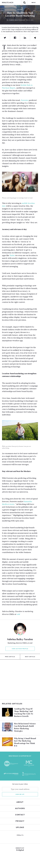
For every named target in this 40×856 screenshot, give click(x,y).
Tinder (12, 255)
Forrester (24, 100)
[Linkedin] (25, 38)
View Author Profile (20, 648)
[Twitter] (5, 38)
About (20, 802)
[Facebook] (15, 38)
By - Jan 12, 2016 (20, 20)
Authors (20, 808)
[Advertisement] (20, 679)
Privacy (20, 821)
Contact (20, 815)
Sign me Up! (20, 794)
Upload (20, 827)
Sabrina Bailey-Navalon (20, 639)
